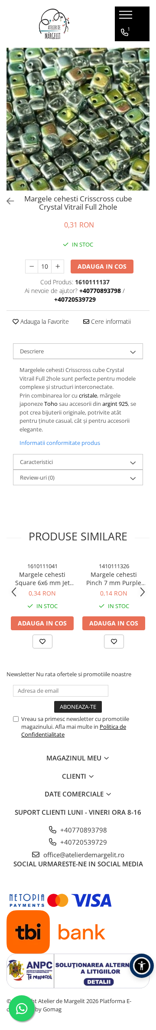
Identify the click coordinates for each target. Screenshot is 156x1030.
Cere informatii (110, 321)
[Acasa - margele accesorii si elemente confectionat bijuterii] (54, 24)
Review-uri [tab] (37, 477)
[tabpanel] (78, 119)
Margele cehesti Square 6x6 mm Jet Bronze (42, 578)
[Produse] (126, 17)
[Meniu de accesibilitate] (142, 966)
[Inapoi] (6, 201)
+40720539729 (82, 842)
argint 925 (115, 404)
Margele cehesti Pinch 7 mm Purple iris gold (113, 578)
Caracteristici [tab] (36, 462)
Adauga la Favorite (44, 321)
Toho (51, 404)
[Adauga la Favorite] (42, 641)
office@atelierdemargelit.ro (83, 854)
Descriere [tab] (32, 351)
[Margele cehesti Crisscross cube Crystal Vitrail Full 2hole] (78, 119)
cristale (88, 395)
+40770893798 (82, 830)
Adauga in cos (102, 266)
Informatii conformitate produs (60, 443)
